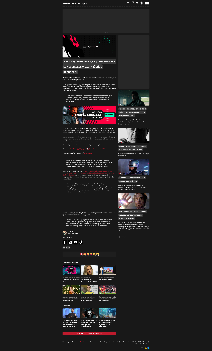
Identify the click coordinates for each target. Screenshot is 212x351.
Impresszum (94, 342)
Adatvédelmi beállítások (128, 342)
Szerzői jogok (104, 342)
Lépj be (80, 333)
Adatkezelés (114, 342)
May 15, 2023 (88, 153)
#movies (68, 247)
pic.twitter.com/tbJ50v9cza (98, 149)
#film (64, 247)
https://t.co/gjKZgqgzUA (78, 149)
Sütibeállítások (142, 342)
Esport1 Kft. (80, 342)
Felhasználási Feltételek (142, 344)
